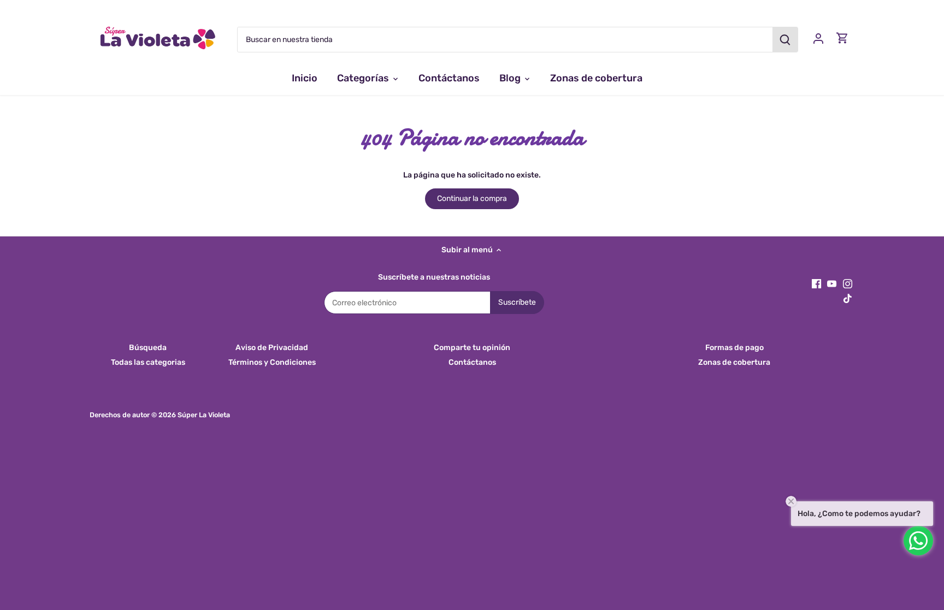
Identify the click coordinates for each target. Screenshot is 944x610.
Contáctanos (472, 362)
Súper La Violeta (204, 415)
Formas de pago (734, 347)
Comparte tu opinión (472, 347)
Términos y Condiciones (272, 362)
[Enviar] (785, 39)
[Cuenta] (818, 38)
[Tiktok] (847, 298)
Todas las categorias (148, 362)
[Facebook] (816, 283)
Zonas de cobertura (734, 362)
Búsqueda (148, 347)
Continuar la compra (472, 198)
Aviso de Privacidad (271, 347)
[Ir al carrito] (842, 38)
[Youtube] (831, 283)
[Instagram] (847, 283)
